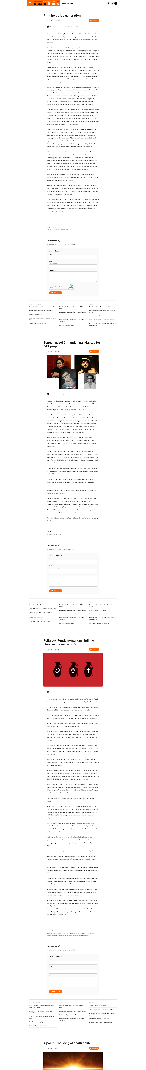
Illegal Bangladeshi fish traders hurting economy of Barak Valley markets (41, 1006)
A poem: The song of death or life (97, 316)
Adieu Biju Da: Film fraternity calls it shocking (40, 621)
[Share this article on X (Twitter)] (55, 20)
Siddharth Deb (53, 692)
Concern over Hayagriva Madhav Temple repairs (41, 310)
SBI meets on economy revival (66, 325)
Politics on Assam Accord (35, 314)
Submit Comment (55, 292)
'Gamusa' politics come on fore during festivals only (41, 307)
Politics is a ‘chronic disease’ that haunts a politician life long (42, 319)
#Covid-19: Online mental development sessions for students (41, 1017)
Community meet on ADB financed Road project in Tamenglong (71, 320)
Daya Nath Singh (54, 27)
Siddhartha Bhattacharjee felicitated (37, 323)
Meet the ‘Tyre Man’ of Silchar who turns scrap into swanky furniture (41, 1012)
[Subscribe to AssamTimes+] (115, 3)
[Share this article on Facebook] (51, 20)
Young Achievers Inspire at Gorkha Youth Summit (101, 319)
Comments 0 (95, 20)
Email (54, 262)
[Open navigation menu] (30, 3)
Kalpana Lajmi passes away (35, 617)
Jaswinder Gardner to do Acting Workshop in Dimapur (42, 608)
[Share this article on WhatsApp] (48, 20)
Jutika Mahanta (53, 394)
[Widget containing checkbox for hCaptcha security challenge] (61, 286)
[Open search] (112, 3)
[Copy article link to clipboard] (58, 20)
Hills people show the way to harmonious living (100, 1022)
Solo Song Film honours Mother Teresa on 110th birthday (71, 307)
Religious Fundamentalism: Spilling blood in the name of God (102, 311)
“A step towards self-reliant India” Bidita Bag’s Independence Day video (40, 613)
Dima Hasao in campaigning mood (37, 1022)
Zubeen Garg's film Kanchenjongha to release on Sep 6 (72, 312)
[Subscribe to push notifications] (108, 3)
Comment (51, 270)
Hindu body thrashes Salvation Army (38, 1025)
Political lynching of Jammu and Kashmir (69, 316)
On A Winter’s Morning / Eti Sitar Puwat (99, 623)
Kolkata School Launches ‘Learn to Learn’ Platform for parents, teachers (102, 324)
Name (50, 254)
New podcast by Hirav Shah (36, 605)
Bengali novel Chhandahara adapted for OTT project (101, 307)
